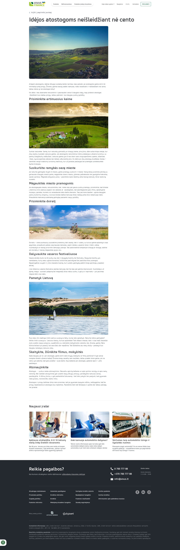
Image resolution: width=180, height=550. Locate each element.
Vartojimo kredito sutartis (85, 491)
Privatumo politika (35, 495)
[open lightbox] (68, 52)
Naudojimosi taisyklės (83, 495)
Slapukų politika (34, 499)
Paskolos (56, 4)
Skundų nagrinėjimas (83, 503)
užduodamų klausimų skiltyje (73, 474)
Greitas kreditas (104, 495)
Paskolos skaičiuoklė (83, 499)
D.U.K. (128, 4)
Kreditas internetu (56, 495)
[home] (36, 4)
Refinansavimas (66, 4)
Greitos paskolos (104, 491)
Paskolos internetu (35, 503)
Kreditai (53, 499)
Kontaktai (136, 4)
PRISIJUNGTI (145, 4)
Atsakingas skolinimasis (37, 491)
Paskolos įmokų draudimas (82, 4)
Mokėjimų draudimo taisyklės (60, 503)
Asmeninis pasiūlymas (58, 491)
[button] (107, 4)
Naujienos (120, 4)
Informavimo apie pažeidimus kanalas (111, 499)
